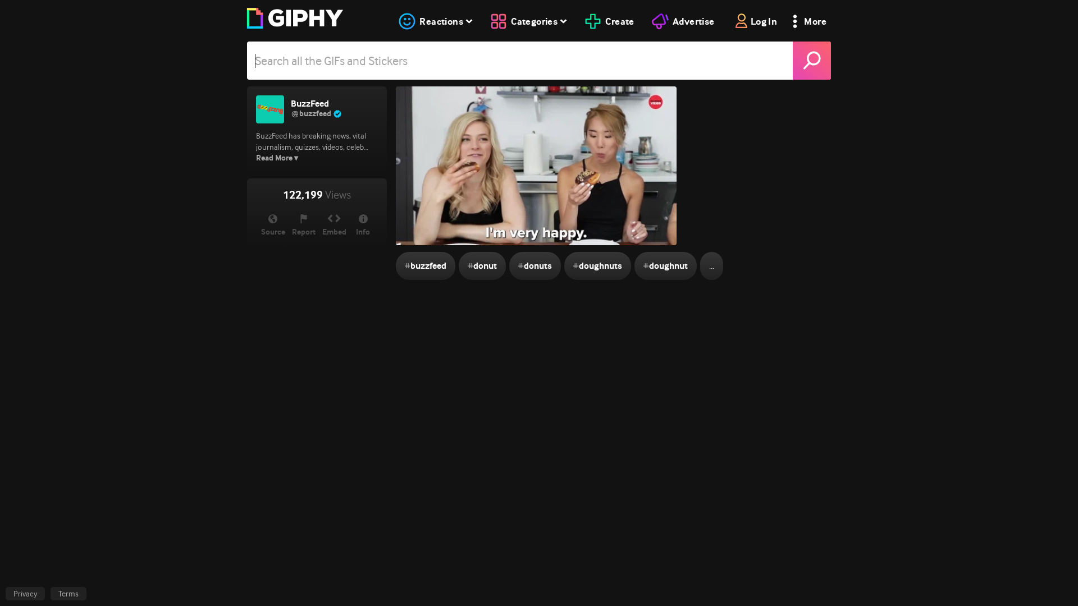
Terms (68, 593)
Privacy (25, 593)
